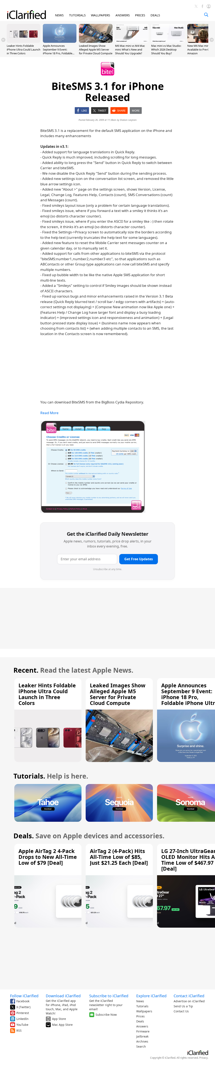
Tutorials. (29, 775)
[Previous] (3, 40)
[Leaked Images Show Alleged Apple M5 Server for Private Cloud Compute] (96, 41)
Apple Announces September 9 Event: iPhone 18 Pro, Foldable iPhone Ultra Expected (57, 51)
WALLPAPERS (100, 15)
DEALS (155, 15)
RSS (19, 1030)
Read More (49, 412)
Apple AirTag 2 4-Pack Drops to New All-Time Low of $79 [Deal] (47, 856)
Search (141, 1046)
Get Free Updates (138, 559)
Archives (142, 1041)
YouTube (22, 1025)
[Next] (212, 40)
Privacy (203, 1058)
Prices (140, 1016)
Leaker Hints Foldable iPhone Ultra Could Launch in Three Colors (23, 49)
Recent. (25, 670)
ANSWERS (122, 15)
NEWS (59, 15)
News (140, 1001)
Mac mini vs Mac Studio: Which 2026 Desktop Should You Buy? (166, 49)
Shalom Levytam (128, 119)
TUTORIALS (77, 15)
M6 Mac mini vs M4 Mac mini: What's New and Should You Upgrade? (130, 49)
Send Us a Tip (183, 1006)
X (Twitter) (23, 1007)
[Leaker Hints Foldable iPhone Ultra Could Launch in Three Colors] (23, 41)
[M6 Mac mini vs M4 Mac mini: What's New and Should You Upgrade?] (132, 41)
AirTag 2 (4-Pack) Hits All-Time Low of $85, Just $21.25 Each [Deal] (119, 856)
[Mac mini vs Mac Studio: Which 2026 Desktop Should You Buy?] (168, 41)
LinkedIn (22, 1019)
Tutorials (142, 1006)
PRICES (140, 15)
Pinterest (22, 1013)
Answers (142, 1026)
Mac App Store (62, 1025)
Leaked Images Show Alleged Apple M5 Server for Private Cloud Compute (95, 49)
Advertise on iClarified (189, 1001)
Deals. (23, 835)
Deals (140, 1021)
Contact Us (181, 1011)
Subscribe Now (106, 1015)
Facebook (22, 1001)
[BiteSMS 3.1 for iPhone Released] (92, 467)
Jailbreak (142, 1036)
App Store (59, 1019)
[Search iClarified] (206, 15)
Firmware (142, 1031)
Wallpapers (144, 1011)
